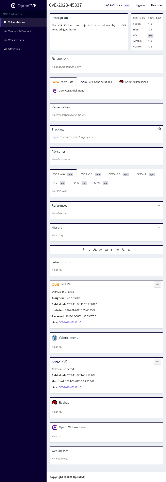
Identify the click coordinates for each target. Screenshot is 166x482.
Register (157, 5)
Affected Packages (136, 82)
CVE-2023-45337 (65, 5)
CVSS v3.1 (90, 174)
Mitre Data (66, 82)
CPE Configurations (100, 82)
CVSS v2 (144, 174)
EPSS (79, 183)
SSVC (100, 183)
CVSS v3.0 (118, 174)
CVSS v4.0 (62, 174)
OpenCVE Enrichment (71, 90)
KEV (58, 183)
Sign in (140, 5)
